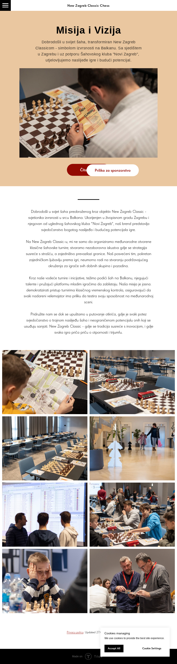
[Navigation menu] (5, 5)
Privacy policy (75, 632)
